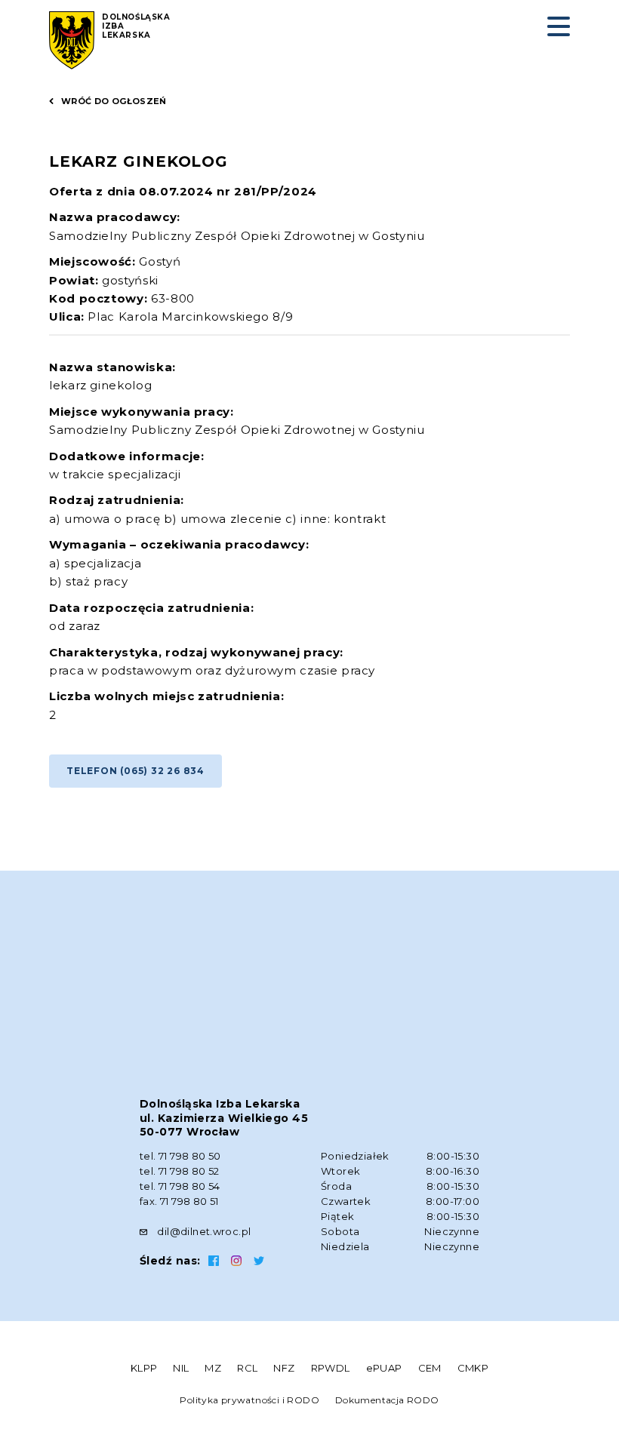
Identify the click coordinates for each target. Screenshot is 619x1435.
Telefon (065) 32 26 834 (135, 770)
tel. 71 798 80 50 (180, 1156)
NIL (181, 1368)
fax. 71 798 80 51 (179, 1201)
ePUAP (384, 1368)
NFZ (283, 1368)
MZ (213, 1368)
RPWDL (330, 1368)
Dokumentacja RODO (387, 1400)
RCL (247, 1368)
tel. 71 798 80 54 (180, 1186)
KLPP (144, 1368)
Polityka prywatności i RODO (249, 1400)
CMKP (473, 1368)
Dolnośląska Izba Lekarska (136, 26)
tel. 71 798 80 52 (180, 1171)
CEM (430, 1368)
